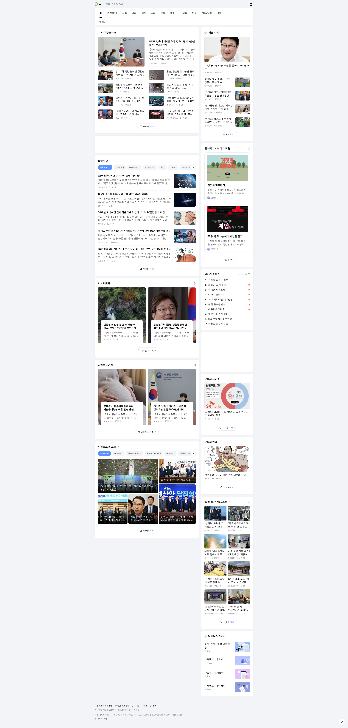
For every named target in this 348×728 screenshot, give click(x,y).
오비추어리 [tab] (150, 167)
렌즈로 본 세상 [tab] (134, 453)
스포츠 (114, 4)
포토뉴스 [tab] (118, 453)
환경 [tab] (163, 167)
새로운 (148, 126)
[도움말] (195, 283)
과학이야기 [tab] (105, 167)
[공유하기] (250, 4)
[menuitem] (100, 13)
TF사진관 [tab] (104, 453)
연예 (108, 4)
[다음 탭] (193, 167)
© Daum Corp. (101, 719)
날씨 (121, 4)
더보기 (226, 259)
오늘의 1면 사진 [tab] (154, 453)
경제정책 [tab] (120, 167)
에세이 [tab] (173, 167)
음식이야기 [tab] (134, 167)
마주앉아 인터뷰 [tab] (189, 167)
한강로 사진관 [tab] (186, 453)
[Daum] (97, 4)
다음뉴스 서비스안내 (103, 705)
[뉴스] (101, 4)
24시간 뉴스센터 (122, 705)
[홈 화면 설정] (342, 722)
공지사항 (135, 705)
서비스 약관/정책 (149, 705)
